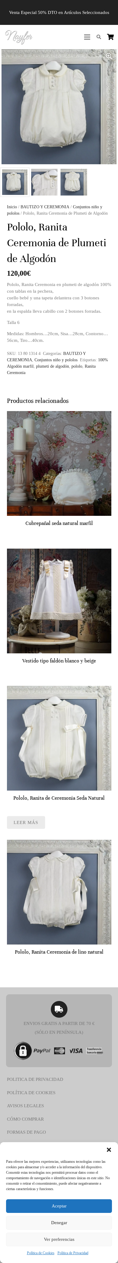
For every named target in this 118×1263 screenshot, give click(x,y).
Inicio (12, 207)
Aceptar (59, 1205)
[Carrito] (110, 37)
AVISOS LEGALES (25, 1105)
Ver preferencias (59, 1239)
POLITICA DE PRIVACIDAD (35, 1079)
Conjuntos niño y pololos (55, 360)
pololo (76, 366)
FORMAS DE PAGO (26, 1132)
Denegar (59, 1222)
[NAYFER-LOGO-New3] (19, 37)
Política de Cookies (40, 1253)
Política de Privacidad (72, 1253)
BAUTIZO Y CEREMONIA (45, 207)
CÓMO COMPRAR (25, 1119)
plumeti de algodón (52, 366)
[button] (109, 1150)
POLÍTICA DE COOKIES (31, 1092)
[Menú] (87, 37)
